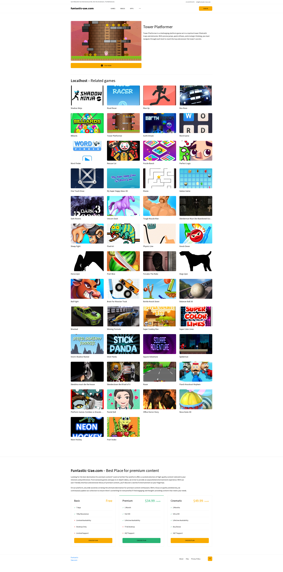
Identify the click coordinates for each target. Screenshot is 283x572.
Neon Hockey (76, 439)
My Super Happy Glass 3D (117, 191)
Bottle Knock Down (151, 301)
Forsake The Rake (150, 274)
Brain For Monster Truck (117, 301)
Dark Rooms (76, 218)
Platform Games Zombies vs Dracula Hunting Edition (93, 412)
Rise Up (146, 108)
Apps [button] (132, 9)
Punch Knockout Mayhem (190, 384)
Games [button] (113, 9)
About (181, 559)
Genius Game (184, 191)
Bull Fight (75, 301)
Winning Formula (114, 329)
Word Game (184, 135)
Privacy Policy (195, 559)
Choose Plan (93, 540)
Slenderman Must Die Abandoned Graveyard (197, 218)
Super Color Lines (186, 329)
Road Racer (112, 108)
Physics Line (148, 246)
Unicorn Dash (112, 218)
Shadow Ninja (76, 108)
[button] (140, 8)
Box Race (183, 108)
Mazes (145, 191)
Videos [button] (122, 9)
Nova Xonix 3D (185, 412)
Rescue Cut (111, 163)
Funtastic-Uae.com (82, 8)
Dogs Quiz (183, 274)
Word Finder (76, 163)
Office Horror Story (151, 412)
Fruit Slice (111, 274)
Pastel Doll (111, 412)
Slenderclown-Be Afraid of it (118, 384)
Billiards (74, 135)
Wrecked (74, 329)
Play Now (108, 66)
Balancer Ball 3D (186, 301)
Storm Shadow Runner (80, 356)
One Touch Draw (77, 191)
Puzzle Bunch (148, 163)
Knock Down (184, 246)
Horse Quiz (75, 274)
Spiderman (183, 356)
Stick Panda (112, 356)
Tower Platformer (114, 135)
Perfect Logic (185, 163)
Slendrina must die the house (83, 384)
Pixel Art (110, 246)
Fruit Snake (111, 439)
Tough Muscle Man (151, 218)
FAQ (187, 559)
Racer (145, 384)
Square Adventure (150, 356)
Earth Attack (148, 135)
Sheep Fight (75, 246)
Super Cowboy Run (151, 329)
